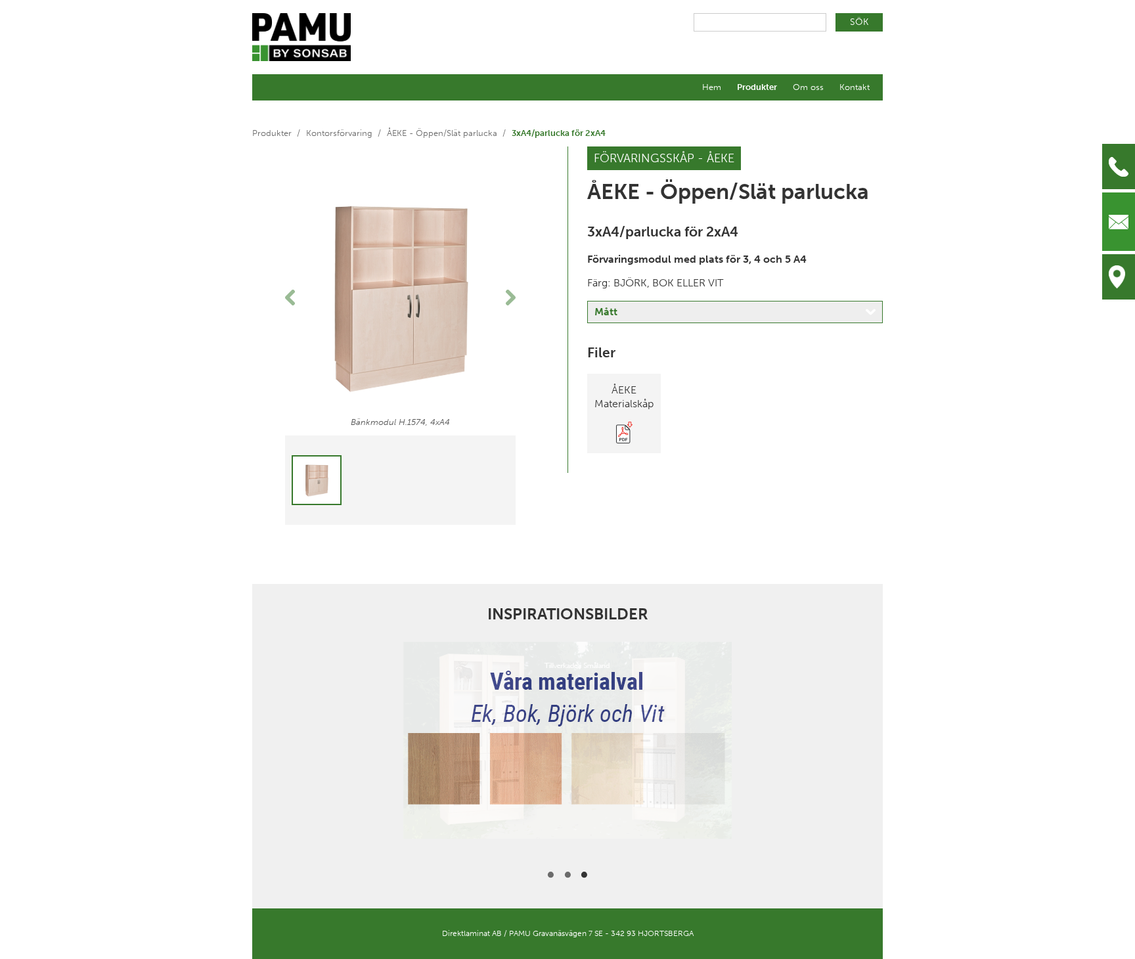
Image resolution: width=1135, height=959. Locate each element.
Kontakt (854, 87)
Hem (711, 87)
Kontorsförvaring (339, 133)
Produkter (757, 87)
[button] (302, 297)
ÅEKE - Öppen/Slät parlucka (442, 133)
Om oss (808, 87)
